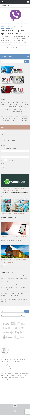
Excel (18, 102)
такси (2, 120)
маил (2, 116)
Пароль (3, 154)
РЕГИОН (11, 107)
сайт (21, 118)
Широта (19, 109)
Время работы (5, 104)
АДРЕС (24, 102)
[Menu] (28, 2)
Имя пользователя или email (8, 148)
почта (2, 118)
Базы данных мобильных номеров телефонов (12, 213)
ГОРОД (12, 104)
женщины (21, 114)
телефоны (14, 121)
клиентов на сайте (8, 140)
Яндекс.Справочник (7, 111)
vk (21, 102)
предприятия (8, 118)
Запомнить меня (7, 164)
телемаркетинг (7, 120)
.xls (4, 102)
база (16, 111)
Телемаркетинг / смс (7, 28)
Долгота (16, 104)
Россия (18, 106)
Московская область (5, 107)
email (14, 102)
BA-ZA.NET (4, 2)
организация (25, 116)
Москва (26, 104)
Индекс (21, 104)
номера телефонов (18, 116)
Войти (3, 167)
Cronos (7, 102)
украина (20, 120)
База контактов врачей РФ (8, 217)
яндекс (24, 121)
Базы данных (4, 188)
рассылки (14, 118)
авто (14, 111)
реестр (18, 118)
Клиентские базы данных (15, 26)
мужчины (6, 116)
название (11, 116)
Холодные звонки (13, 109)
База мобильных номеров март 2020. (11, 240)
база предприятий (15, 113)
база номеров (8, 113)
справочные (25, 118)
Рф (22, 107)
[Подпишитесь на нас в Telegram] (28, 56)
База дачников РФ (6, 265)
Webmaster (4, 24)
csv (11, 102)
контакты (26, 113)
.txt (1, 102)
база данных (20, 111)
